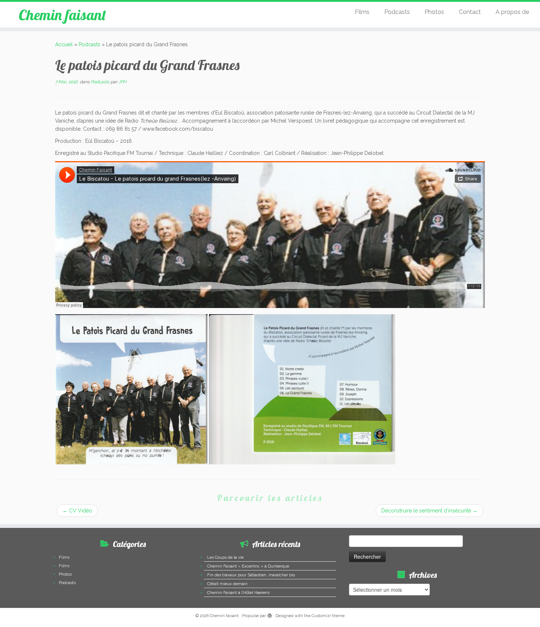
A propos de (512, 11)
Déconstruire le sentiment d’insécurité (429, 511)
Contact (470, 11)
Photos (434, 11)
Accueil (64, 44)
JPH (122, 81)
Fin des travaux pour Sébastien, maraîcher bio (251, 575)
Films (362, 11)
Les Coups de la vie (225, 557)
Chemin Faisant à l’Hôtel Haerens (238, 592)
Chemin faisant (62, 14)
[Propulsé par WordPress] (269, 614)
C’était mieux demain (227, 583)
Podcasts (397, 11)
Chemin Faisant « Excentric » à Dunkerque (248, 566)
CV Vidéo (77, 511)
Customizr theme (328, 615)
